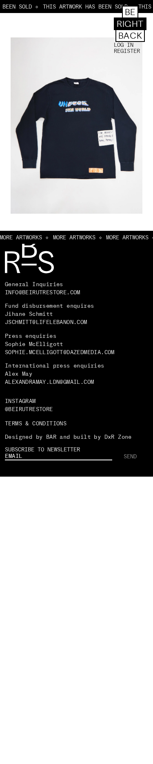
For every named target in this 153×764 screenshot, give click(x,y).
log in (123, 45)
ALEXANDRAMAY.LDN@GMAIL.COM (51, 382)
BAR (51, 436)
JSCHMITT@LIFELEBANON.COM (46, 322)
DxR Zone (118, 436)
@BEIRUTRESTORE (29, 409)
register (127, 51)
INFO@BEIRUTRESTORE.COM (42, 292)
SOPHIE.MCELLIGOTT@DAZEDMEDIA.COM (60, 352)
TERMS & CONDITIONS (36, 423)
